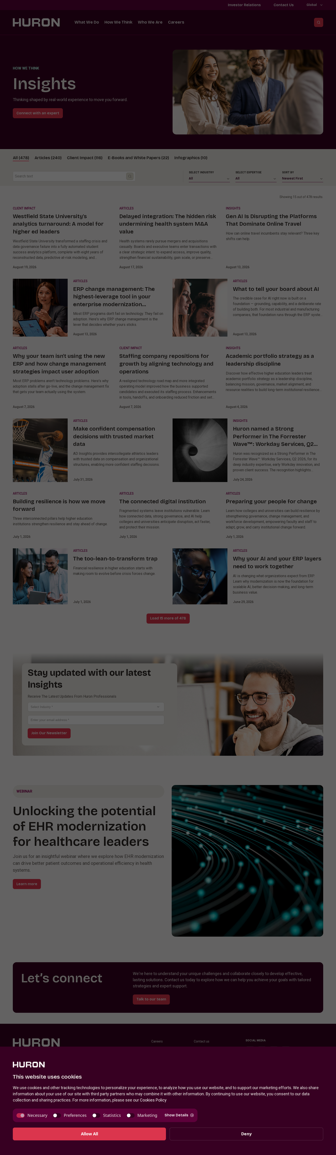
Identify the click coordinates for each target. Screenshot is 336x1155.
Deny (246, 1133)
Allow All (89, 1133)
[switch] (31, 1115)
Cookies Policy (153, 1100)
